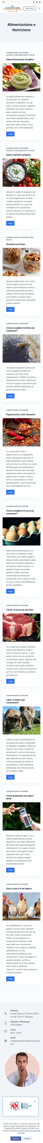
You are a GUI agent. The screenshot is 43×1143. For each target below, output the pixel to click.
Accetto (16, 1138)
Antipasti (10, 55)
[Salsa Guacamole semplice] (21, 77)
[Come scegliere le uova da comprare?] (21, 531)
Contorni (18, 55)
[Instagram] (36, 2)
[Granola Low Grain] (21, 262)
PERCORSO (29, 8)
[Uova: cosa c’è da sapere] (21, 906)
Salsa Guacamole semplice (20, 59)
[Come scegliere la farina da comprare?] (21, 348)
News (31, 237)
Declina (27, 1138)
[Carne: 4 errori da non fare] (21, 628)
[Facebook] (33, 2)
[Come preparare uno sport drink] (21, 816)
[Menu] (39, 8)
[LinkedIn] (39, 2)
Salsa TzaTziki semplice (18, 155)
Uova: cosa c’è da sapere (19, 888)
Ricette (26, 55)
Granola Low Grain (15, 244)
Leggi (11, 133)
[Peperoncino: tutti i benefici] (21, 432)
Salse (32, 55)
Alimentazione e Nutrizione (17, 53)
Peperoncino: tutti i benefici (20, 414)
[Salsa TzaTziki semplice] (21, 173)
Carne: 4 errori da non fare (19, 610)
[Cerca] (3, 2)
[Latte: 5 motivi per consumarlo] (21, 720)
